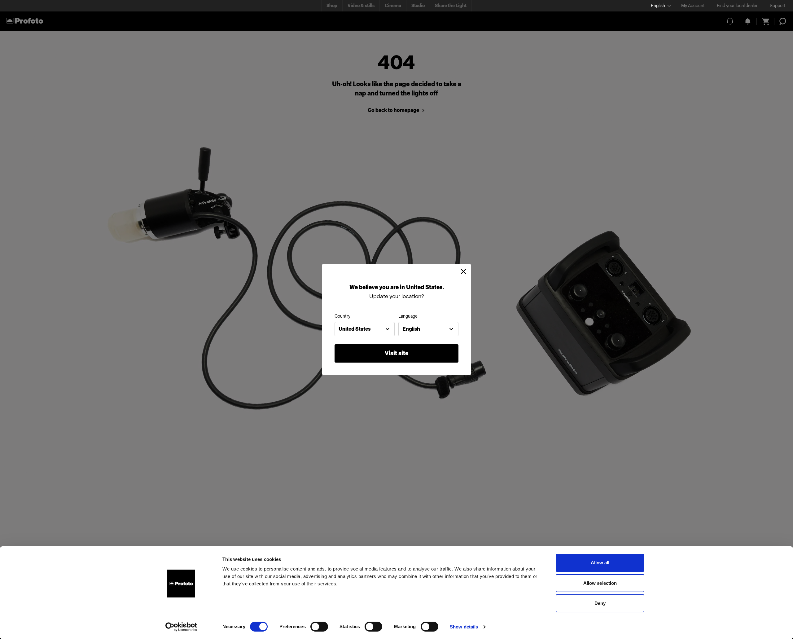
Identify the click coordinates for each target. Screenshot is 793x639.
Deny (600, 603)
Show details (464, 626)
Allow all (600, 562)
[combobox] (365, 329)
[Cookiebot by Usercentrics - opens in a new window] (181, 627)
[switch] (319, 627)
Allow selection (600, 583)
